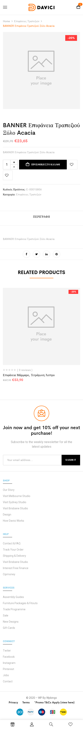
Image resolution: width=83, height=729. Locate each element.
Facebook (9, 656)
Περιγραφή (41, 217)
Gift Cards (9, 627)
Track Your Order (13, 549)
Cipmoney (9, 574)
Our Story (8, 489)
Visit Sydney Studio (14, 502)
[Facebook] (26, 254)
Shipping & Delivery (14, 555)
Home (6, 21)
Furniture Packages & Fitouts (20, 603)
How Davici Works (13, 520)
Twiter (7, 650)
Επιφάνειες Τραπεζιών (26, 21)
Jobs (6, 675)
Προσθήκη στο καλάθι (45, 164)
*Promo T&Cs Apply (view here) (54, 702)
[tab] (41, 218)
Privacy (13, 702)
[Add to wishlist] (72, 164)
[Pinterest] (56, 254)
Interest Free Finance (15, 568)
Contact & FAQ (11, 543)
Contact (8, 681)
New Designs (11, 621)
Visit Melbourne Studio (16, 496)
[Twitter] (36, 254)
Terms (26, 702)
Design (7, 514)
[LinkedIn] (46, 254)
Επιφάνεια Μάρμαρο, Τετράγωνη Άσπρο (29, 375)
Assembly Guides (13, 597)
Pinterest (8, 669)
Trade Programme (14, 609)
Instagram (9, 662)
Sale (5, 615)
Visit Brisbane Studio (15, 508)
